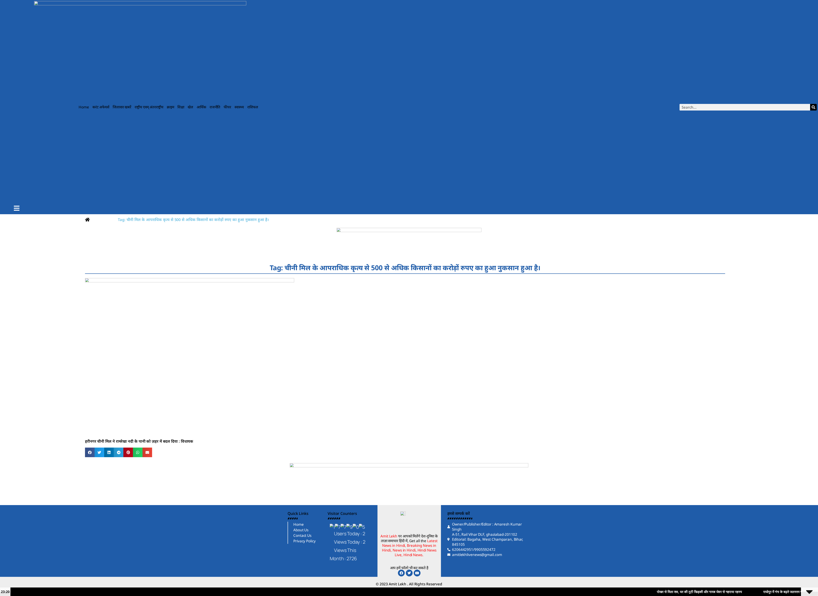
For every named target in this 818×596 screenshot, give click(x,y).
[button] (90, 452)
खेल (190, 107)
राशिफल (252, 107)
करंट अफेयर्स (100, 107)
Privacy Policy (304, 541)
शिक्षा (180, 107)
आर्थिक (201, 107)
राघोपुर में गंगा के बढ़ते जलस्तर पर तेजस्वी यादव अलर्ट (765, 591)
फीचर (227, 107)
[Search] (813, 107)
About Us (300, 529)
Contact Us (302, 535)
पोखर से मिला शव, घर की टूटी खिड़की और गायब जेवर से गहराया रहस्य (668, 591)
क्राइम (170, 107)
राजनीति (215, 107)
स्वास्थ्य (239, 107)
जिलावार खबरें (122, 107)
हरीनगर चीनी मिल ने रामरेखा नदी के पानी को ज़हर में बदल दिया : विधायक (139, 441)
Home (84, 107)
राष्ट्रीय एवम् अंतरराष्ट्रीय (149, 107)
